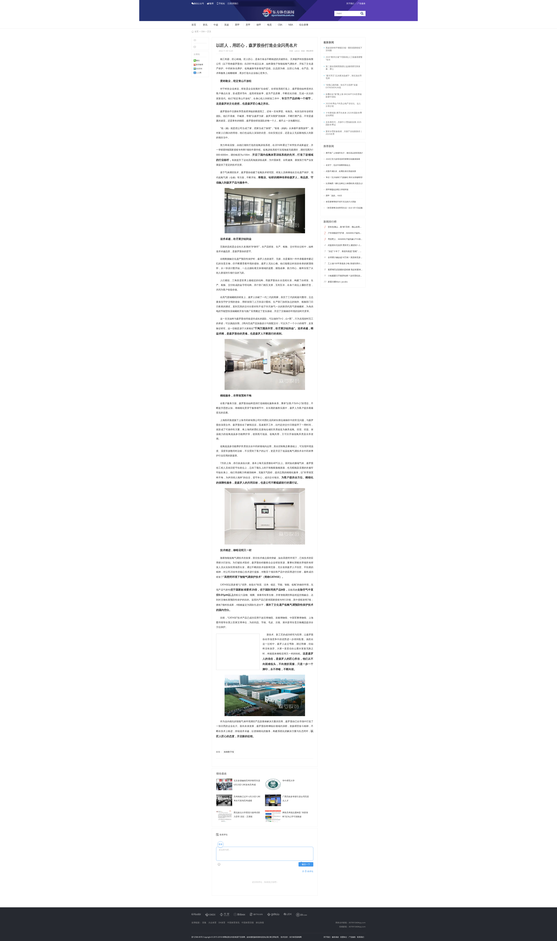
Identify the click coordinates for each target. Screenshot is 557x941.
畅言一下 (306, 864)
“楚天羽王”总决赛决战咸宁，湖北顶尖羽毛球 (344, 77)
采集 (204, 922)
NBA (290, 24)
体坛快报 (260, 922)
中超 (216, 24)
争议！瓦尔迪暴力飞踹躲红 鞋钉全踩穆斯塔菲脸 (345, 177)
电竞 (269, 24)
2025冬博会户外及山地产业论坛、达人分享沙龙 (343, 104)
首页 (193, 24)
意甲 (248, 24)
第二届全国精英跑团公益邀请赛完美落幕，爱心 (343, 67)
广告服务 (361, 3)
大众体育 (212, 922)
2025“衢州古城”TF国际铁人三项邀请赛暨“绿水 (344, 58)
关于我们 (350, 3)
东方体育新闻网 (295, 937)
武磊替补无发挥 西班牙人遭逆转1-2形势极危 (345, 245)
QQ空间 (199, 69)
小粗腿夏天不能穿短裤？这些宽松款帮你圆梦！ (345, 275)
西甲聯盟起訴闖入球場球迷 (336, 189)
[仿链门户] (278, 13)
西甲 (237, 24)
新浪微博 (199, 64)
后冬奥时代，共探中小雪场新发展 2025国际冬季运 (343, 123)
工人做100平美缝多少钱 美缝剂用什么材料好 (345, 263)
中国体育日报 (248, 922)
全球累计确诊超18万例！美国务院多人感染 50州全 (345, 257)
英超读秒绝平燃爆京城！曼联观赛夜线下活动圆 (344, 49)
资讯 (205, 24)
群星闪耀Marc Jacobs (338, 281)
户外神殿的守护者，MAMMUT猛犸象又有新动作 (345, 233)
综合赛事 (303, 24)
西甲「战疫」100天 (333, 195)
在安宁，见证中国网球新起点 (337, 165)
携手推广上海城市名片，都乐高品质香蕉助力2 (345, 153)
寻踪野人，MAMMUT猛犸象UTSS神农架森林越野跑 (345, 239)
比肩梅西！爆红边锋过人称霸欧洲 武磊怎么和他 (345, 183)
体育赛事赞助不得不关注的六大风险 (340, 201)
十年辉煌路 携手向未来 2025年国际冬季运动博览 (344, 114)
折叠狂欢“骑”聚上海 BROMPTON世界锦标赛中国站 (344, 95)
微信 (198, 60)
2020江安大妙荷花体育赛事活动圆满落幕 (342, 159)
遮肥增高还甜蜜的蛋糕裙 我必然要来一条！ (345, 269)
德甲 (258, 24)
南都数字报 (229, 751)
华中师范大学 (288, 780)
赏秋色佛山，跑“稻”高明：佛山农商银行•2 (345, 226)
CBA (280, 24)
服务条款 (335, 937)
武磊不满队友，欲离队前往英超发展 (340, 171)
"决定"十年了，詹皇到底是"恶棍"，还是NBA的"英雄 (345, 251)
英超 (226, 24)
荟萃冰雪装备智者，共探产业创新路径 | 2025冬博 (344, 132)
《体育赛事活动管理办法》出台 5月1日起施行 (344, 207)
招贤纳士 (343, 937)
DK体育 (221, 922)
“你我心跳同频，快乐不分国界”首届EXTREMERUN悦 (342, 86)
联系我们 (360, 937)
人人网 (198, 73)
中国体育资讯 (233, 922)
